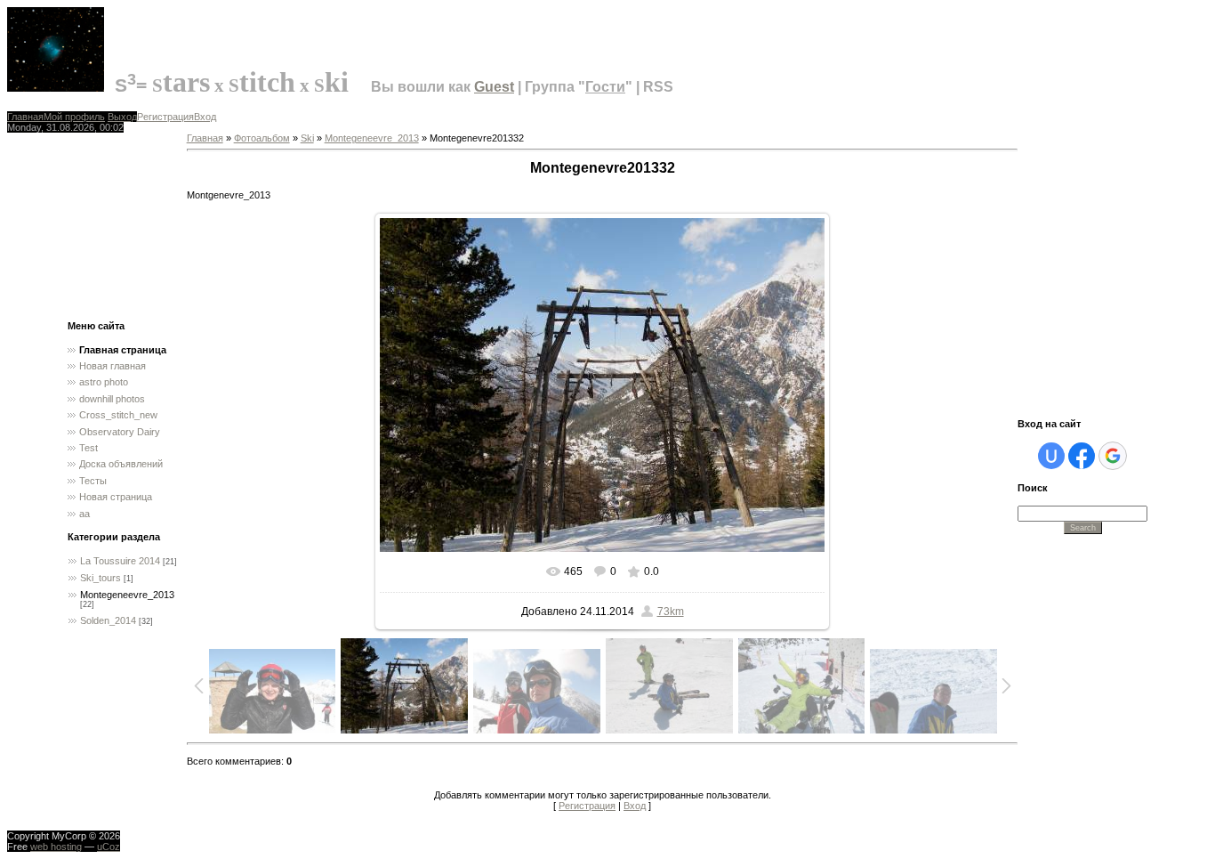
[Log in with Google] (1112, 456)
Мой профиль (74, 116)
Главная (25, 116)
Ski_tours (100, 577)
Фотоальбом (262, 138)
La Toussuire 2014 (120, 560)
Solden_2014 (108, 620)
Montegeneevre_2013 (127, 594)
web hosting (56, 846)
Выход (122, 116)
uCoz (108, 846)
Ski (307, 138)
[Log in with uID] (1051, 455)
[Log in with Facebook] (1081, 455)
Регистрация (165, 116)
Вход (205, 116)
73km (670, 611)
